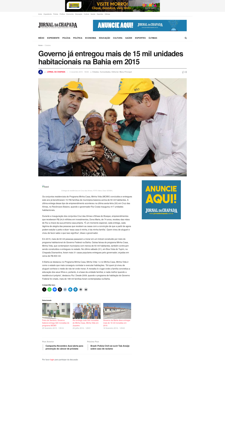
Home (40, 45)
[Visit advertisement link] (112, 6)
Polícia (55, 14)
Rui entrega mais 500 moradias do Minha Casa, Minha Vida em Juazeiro (86, 323)
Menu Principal (126, 72)
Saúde (93, 14)
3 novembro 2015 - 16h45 (79, 72)
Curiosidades (105, 72)
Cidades (48, 45)
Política (62, 14)
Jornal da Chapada (56, 72)
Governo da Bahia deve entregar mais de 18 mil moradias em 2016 (116, 323)
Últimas (107, 14)
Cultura (86, 14)
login (52, 359)
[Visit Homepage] (57, 26)
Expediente (48, 14)
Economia (70, 14)
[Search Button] (186, 38)
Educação (78, 14)
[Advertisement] (164, 328)
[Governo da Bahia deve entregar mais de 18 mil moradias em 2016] (117, 311)
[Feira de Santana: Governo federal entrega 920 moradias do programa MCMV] (56, 311)
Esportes (100, 14)
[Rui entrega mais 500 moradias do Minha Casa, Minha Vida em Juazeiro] (87, 311)
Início (40, 14)
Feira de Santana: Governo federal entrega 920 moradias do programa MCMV (55, 323)
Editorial (115, 72)
